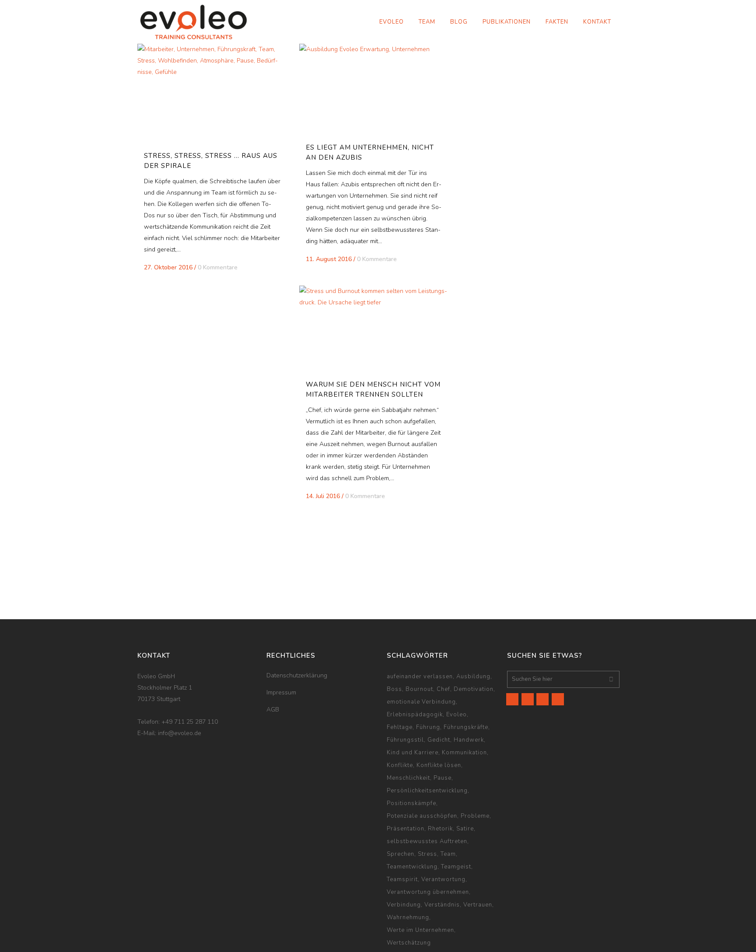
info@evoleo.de (179, 733)
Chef (443, 689)
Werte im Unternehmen (420, 930)
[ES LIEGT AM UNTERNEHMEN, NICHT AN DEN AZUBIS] (374, 89)
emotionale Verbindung (421, 702)
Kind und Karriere (412, 753)
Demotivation (474, 689)
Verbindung (404, 905)
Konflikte (400, 765)
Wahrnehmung (408, 917)
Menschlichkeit (408, 778)
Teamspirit (402, 879)
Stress (427, 854)
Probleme (475, 816)
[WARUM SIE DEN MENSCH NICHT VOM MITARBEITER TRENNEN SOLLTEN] (374, 329)
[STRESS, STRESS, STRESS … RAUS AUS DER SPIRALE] (212, 93)
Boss (394, 689)
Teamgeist (456, 867)
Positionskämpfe (411, 803)
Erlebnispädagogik (415, 714)
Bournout (419, 689)
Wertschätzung (409, 943)
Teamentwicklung (412, 867)
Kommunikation (464, 753)
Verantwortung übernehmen (428, 892)
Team (448, 854)
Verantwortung (443, 879)
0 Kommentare (218, 267)
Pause (443, 778)
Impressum (281, 692)
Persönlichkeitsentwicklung (427, 791)
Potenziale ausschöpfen (422, 816)
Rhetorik (440, 829)
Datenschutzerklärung (296, 675)
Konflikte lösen (438, 765)
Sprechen (400, 854)
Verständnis (442, 905)
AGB (272, 709)
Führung (428, 727)
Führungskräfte (466, 727)
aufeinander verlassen (420, 676)
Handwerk (469, 740)
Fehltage (400, 727)
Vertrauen (477, 905)
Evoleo (456, 714)
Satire (465, 829)
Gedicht (438, 740)
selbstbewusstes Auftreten (427, 841)
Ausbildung (473, 676)
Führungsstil (405, 740)
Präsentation (405, 829)
